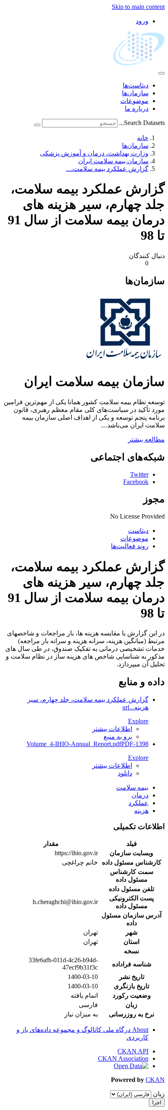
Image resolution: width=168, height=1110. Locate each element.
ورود (142, 21)
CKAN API (132, 1051)
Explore (138, 721)
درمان (140, 795)
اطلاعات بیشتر (112, 728)
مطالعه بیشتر (146, 439)
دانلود (125, 773)
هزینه (141, 810)
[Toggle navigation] (161, 73)
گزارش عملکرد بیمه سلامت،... (107, 168)
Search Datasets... (142, 122)
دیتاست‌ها (135, 85)
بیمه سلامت (132, 787)
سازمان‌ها (135, 93)
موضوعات (134, 100)
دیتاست (138, 530)
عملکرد (138, 802)
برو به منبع (118, 736)
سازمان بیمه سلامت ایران (113, 161)
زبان (159, 1093)
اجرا (156, 1102)
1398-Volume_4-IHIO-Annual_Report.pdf (87, 743)
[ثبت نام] (37, 125)
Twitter (139, 474)
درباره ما (136, 108)
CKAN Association (123, 1058)
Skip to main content (138, 6)
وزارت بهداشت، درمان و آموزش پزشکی (94, 153)
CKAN (155, 1079)
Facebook (135, 481)
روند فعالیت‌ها (129, 546)
